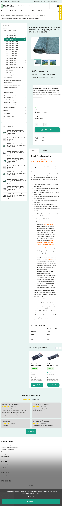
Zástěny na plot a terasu (10, 31)
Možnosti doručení (42, 112)
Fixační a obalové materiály (10, 105)
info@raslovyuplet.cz (6, 468)
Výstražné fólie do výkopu (10, 95)
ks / (31, 486)
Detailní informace (37, 97)
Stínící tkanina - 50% (11, 62)
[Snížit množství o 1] (36, 124)
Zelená (49, 337)
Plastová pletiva (8, 83)
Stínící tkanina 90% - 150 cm (12, 45)
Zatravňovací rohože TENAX (10, 87)
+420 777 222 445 (5, 472)
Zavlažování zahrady (9, 100)
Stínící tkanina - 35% (11, 64)
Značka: (35, 84)
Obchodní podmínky (38, 1)
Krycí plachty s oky (8, 92)
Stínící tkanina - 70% (11, 58)
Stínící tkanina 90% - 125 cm (12, 43)
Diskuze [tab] (45, 150)
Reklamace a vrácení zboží (7, 449)
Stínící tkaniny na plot (11, 33)
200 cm (49, 340)
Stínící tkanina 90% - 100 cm (12, 41)
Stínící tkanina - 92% (11, 37)
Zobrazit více (31, 431)
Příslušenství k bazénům (9, 107)
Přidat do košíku (48, 130)
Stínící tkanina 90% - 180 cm (12, 49)
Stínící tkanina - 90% (11, 39)
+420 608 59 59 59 (5, 470)
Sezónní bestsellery (8, 119)
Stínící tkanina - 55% (11, 60)
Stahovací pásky (10, 73)
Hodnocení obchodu (31, 395)
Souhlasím (32, 501)
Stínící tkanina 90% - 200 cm (12, 51)
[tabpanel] (37, 369)
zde (38, 493)
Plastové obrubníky (8, 97)
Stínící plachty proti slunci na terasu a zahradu (15, 67)
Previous (57, 348)
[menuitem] (5, 11)
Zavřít (57, 143)
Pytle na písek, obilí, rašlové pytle (12, 85)
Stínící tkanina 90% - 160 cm (12, 47)
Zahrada (5, 28)
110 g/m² (49, 334)
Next (60, 348)
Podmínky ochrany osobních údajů (51, 1)
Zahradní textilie (8, 78)
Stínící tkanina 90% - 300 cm (12, 55)
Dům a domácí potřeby (9, 116)
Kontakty (3, 454)
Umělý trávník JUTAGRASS (10, 102)
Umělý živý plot (9, 71)
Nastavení (31, 496)
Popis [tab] (34, 150)
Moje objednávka (5, 456)
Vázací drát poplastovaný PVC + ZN (14, 75)
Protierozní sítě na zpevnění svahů (12, 80)
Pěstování (5, 110)
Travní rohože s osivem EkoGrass (12, 90)
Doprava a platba (5, 452)
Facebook (6, 476)
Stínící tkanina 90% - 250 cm (12, 53)
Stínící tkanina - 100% (11, 35)
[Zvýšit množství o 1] (45, 124)
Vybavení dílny (6, 113)
